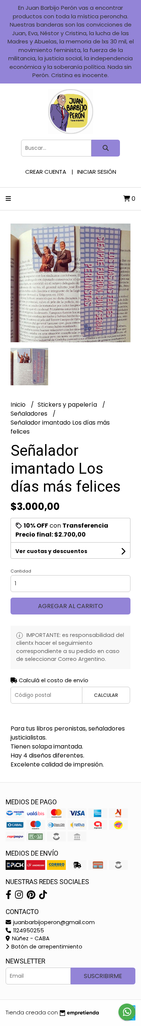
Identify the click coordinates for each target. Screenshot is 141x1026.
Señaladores (30, 413)
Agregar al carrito (70, 606)
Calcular (106, 695)
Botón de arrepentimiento (46, 946)
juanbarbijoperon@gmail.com (53, 922)
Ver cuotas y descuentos (51, 551)
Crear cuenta (45, 172)
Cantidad (21, 571)
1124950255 (28, 930)
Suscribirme (103, 976)
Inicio (19, 404)
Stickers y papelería (68, 404)
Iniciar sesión (96, 172)
